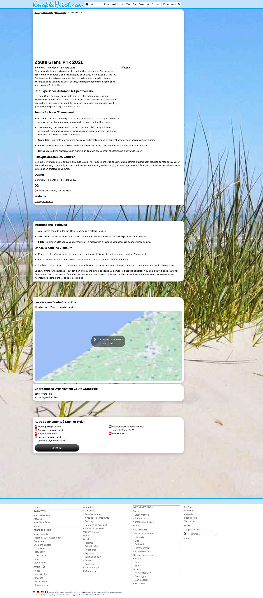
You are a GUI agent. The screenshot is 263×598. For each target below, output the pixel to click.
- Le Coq (187, 507)
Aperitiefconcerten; (48, 433)
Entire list (57, 447)
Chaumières (39, 548)
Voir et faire (131, 4)
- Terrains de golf (92, 557)
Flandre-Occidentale (143, 555)
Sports (86, 539)
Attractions (89, 507)
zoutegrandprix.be (44, 201)
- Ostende (188, 514)
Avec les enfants (41, 522)
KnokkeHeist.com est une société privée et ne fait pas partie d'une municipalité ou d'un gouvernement (86, 592)
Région (166, 4)
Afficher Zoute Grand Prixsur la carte (110, 341)
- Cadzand (138, 544)
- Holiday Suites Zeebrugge (47, 537)
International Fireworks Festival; (128, 428)
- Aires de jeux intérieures (96, 517)
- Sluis (136, 540)
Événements (144, 4)
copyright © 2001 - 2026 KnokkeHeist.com (87, 595)
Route (136, 511)
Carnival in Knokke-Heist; (51, 430)
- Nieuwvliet (139, 537)
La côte (137, 569)
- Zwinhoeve (39, 555)
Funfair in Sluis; (120, 433)
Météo (173, 4)
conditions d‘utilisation (41, 595)
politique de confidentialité (60, 595)
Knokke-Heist (96, 4)
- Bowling (88, 521)
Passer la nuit (110, 4)
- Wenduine (139, 583)
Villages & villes (91, 532)
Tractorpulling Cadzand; (50, 426)
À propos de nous (192, 529)
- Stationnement (141, 514)
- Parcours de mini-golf (95, 525)
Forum (136, 525)
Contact (187, 538)
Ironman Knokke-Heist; (51, 439)
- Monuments (40, 581)
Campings (38, 541)
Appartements (40, 534)
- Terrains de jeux (92, 514)
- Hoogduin (39, 552)
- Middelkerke (190, 517)
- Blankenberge (141, 580)
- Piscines (88, 542)
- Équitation (89, 553)
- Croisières (89, 510)
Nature (86, 535)
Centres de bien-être (93, 528)
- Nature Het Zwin (142, 551)
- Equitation (89, 564)
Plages (121, 4)
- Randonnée (89, 549)
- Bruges (137, 558)
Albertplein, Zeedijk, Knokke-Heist (54, 190)
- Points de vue (41, 585)
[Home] (87, 4)
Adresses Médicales (143, 522)
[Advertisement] (207, 79)
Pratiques (156, 4)
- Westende (189, 521)
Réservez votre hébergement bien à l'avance (60, 254)
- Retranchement (141, 548)
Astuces (37, 519)
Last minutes (40, 562)
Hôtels (36, 559)
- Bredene (188, 510)
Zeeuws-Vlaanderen (143, 533)
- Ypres (137, 565)
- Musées (38, 578)
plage (91, 265)
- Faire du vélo (90, 546)
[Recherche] (179, 4)
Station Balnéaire (41, 515)
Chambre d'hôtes (42, 545)
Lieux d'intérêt (40, 574)
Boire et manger (91, 567)
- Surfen (87, 560)
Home (36, 507)
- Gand (136, 562)
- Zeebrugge (139, 576)
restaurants (145, 265)
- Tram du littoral (141, 518)
